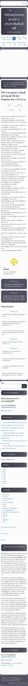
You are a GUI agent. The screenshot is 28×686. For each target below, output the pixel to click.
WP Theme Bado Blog (22, 683)
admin (9, 105)
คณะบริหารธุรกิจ (17, 663)
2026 (4, 470)
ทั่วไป (4, 504)
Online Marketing (8, 499)
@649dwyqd (8, 411)
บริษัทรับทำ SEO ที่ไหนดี (9, 508)
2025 (4, 472)
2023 (4, 475)
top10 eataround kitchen (8, 527)
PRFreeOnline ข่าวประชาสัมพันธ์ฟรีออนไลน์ (12, 679)
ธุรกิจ (4, 506)
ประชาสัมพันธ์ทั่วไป (8, 510)
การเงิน (5, 500)
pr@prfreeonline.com (9, 407)
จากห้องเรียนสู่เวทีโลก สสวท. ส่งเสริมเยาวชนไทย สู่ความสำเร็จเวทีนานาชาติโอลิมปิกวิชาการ (12, 435)
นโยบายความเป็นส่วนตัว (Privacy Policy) (11, 680)
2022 (4, 477)
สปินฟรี (3, 540)
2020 (4, 481)
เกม (4, 518)
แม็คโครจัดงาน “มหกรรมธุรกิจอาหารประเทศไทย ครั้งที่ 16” (11, 352)
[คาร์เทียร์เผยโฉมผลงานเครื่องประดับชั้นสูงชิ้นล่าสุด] (14, 312)
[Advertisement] (14, 63)
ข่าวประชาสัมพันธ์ (14, 82)
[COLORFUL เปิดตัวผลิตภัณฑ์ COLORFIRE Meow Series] (14, 339)
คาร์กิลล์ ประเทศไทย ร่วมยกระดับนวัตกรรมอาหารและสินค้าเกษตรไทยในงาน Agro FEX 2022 (13, 332)
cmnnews (4, 665)
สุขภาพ (5, 514)
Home (5, 82)
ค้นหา (2, 383)
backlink (4, 677)
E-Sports (5, 497)
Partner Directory (15, 677)
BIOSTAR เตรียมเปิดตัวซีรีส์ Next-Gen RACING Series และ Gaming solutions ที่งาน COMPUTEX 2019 (13, 323)
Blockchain (6, 495)
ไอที (4, 522)
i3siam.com (4, 533)
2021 (4, 479)
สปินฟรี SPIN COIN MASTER (11, 512)
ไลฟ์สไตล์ (5, 520)
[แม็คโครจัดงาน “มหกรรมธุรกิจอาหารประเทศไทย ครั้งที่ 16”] (14, 348)
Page (8, 677)
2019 (4, 483)
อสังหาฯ (5, 516)
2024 (4, 473)
